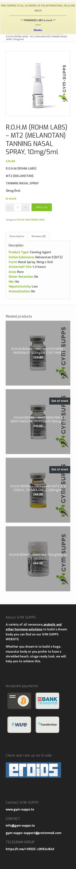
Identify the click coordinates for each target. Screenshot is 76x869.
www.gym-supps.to (20, 809)
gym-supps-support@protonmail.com (33, 833)
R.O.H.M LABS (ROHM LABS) (30, 219)
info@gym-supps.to (20, 826)
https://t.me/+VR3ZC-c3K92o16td (30, 849)
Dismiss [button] (38, 30)
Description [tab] (17, 236)
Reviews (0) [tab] (39, 236)
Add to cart (41, 207)
